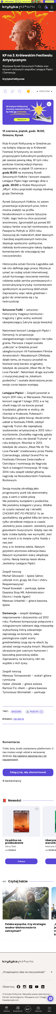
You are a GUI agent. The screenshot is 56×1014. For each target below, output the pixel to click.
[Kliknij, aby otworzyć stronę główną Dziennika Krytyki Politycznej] (28, 1009)
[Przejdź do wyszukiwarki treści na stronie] (40, 7)
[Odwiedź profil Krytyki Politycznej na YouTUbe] (37, 987)
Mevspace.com (32, 997)
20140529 (18, 719)
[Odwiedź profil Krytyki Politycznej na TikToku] (31, 987)
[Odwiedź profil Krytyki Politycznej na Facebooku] (18, 987)
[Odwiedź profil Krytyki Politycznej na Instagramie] (24, 987)
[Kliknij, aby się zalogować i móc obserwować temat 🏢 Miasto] (41, 711)
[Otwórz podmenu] (52, 972)
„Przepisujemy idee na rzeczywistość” (23, 972)
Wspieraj (6, 1011)
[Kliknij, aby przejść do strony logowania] (52, 7)
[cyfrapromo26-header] (28, 1)
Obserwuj (38, 1011)
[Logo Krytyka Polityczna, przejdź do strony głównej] (18, 7)
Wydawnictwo (17, 1011)
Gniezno (16, 711)
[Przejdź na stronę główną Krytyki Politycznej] (17, 961)
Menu (49, 1011)
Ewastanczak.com (10, 1000)
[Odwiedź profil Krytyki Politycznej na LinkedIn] (43, 987)
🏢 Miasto (32, 711)
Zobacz (21, 861)
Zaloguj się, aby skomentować (28, 772)
